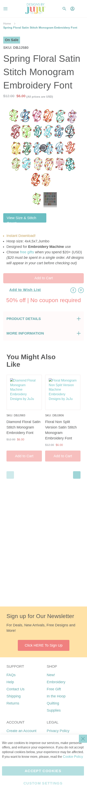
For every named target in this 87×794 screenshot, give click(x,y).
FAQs (11, 675)
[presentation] (77, 475)
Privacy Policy (58, 731)
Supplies (54, 710)
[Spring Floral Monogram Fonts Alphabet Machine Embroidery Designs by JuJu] (37, 199)
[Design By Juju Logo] (35, 8)
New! (51, 675)
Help (10, 682)
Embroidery (56, 682)
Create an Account (21, 731)
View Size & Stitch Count (21, 219)
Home (7, 23)
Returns (12, 703)
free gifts (27, 252)
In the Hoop (56, 696)
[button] (80, 8)
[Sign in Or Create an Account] (72, 9)
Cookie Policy (73, 756)
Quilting (53, 703)
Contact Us (15, 689)
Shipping (13, 696)
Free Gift (54, 689)
